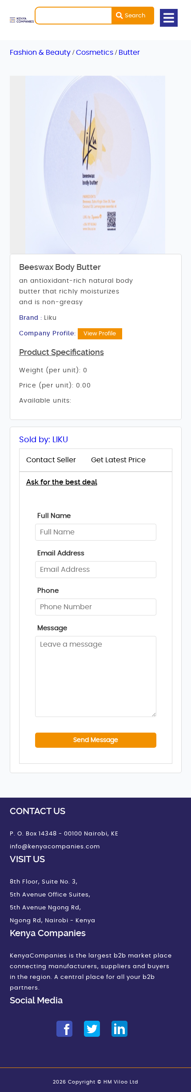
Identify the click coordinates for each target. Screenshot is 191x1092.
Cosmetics (95, 52)
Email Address (60, 553)
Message (52, 628)
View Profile (100, 333)
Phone (48, 590)
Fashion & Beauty (41, 52)
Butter (129, 52)
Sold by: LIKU (43, 440)
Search (135, 16)
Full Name (54, 516)
